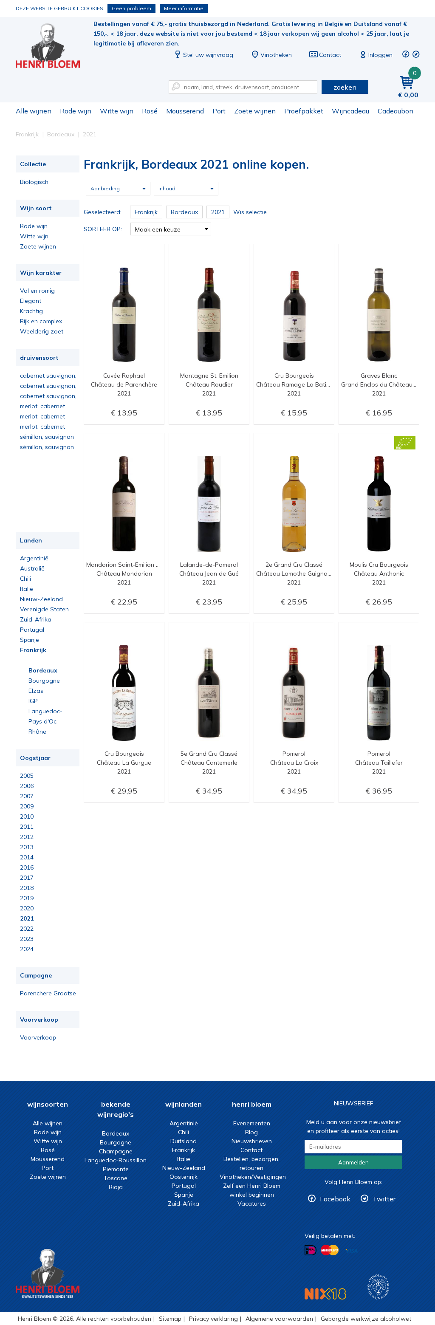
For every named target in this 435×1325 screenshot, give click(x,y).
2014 (27, 857)
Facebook (335, 1199)
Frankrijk (33, 650)
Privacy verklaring (213, 1318)
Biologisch (34, 182)
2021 (27, 918)
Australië (32, 568)
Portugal (32, 629)
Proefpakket (303, 111)
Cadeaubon (395, 111)
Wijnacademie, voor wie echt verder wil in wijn (378, 1287)
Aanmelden (353, 1162)
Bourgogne (44, 680)
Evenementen (251, 1123)
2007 (27, 796)
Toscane (115, 1178)
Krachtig (31, 311)
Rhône (37, 731)
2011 (27, 827)
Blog (251, 1132)
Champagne (116, 1151)
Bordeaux (42, 670)
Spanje (29, 640)
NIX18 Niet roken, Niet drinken (325, 1294)
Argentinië (34, 558)
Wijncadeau (350, 111)
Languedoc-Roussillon (116, 1160)
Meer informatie (183, 8)
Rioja (116, 1187)
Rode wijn (75, 111)
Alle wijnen (33, 111)
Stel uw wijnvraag (208, 55)
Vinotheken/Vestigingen (253, 1177)
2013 (27, 847)
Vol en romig (37, 290)
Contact (330, 55)
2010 (27, 816)
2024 (27, 949)
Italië (26, 589)
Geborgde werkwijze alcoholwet (366, 1318)
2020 (27, 908)
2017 (27, 877)
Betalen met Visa (351, 1251)
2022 (27, 928)
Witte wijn (116, 111)
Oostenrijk (183, 1177)
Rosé (150, 111)
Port (219, 111)
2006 (27, 786)
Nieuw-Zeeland (41, 599)
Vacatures (251, 1203)
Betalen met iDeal (310, 1250)
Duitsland (183, 1141)
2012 (27, 837)
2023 (27, 939)
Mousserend (185, 111)
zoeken (344, 87)
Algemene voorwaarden (279, 1318)
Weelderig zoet (41, 331)
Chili (25, 578)
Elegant (30, 301)
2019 (27, 898)
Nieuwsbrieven (252, 1141)
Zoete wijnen (255, 111)
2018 (27, 888)
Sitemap (170, 1318)
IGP (33, 701)
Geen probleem (131, 8)
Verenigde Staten (44, 609)
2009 (27, 806)
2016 (27, 867)
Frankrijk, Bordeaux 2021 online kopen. (53, 47)
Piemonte (116, 1169)
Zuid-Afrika (35, 619)
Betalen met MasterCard (330, 1250)
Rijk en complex (41, 321)
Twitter (384, 1199)
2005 (27, 776)
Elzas (35, 691)
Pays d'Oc (42, 721)
